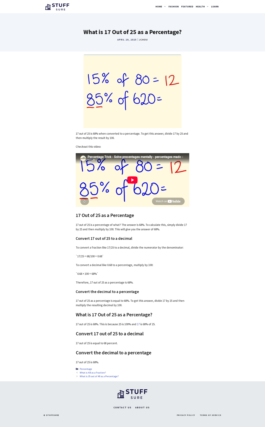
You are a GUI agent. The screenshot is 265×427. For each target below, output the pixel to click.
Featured (187, 6)
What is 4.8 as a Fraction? (93, 372)
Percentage (86, 368)
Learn (215, 6)
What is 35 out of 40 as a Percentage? (99, 376)
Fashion (174, 6)
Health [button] (200, 6)
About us (142, 407)
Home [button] (159, 6)
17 (138, 324)
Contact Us (122, 407)
